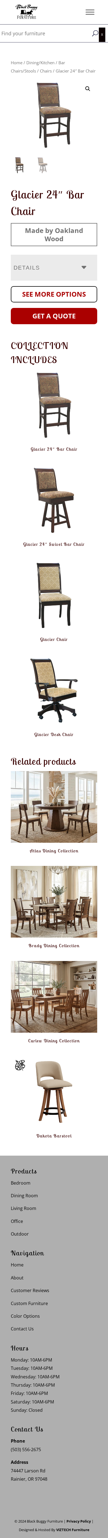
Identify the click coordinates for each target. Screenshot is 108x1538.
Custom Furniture (29, 1303)
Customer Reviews (30, 1290)
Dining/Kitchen (40, 62)
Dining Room (24, 1196)
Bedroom (20, 1183)
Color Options (25, 1316)
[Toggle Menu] (90, 12)
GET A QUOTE (54, 315)
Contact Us (22, 1329)
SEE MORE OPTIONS (54, 294)
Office (17, 1221)
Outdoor (20, 1234)
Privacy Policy (78, 1521)
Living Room (23, 1208)
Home (16, 62)
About (17, 1278)
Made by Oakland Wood (54, 234)
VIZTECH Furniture (72, 1529)
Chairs (46, 71)
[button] (88, 89)
